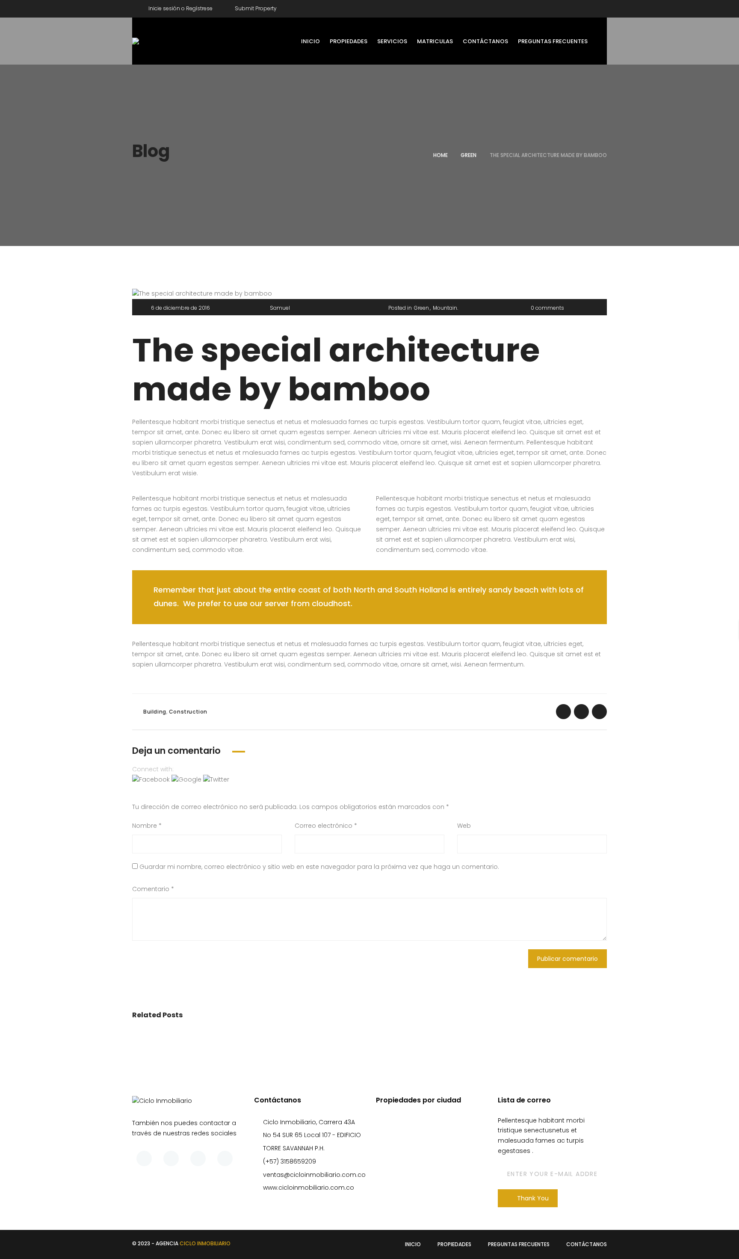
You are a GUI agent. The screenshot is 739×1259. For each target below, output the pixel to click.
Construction (188, 711)
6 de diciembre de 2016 (180, 307)
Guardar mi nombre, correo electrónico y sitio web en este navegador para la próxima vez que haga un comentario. (319, 866)
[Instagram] (225, 1158)
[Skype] (198, 1158)
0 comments (547, 307)
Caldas (418, 1130)
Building (154, 711)
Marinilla (419, 1171)
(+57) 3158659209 (289, 1161)
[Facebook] (550, 7)
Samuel (280, 307)
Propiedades (454, 1244)
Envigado (421, 1140)
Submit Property (255, 8)
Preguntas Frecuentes (519, 1244)
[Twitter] (575, 7)
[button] (151, 779)
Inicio (413, 1244)
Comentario (153, 889)
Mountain (445, 307)
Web (464, 825)
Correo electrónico (326, 825)
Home (440, 155)
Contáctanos (586, 1244)
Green (468, 155)
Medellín (420, 1181)
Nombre (147, 825)
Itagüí (416, 1150)
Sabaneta (422, 1192)
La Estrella (422, 1161)
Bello (414, 1120)
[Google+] (600, 7)
